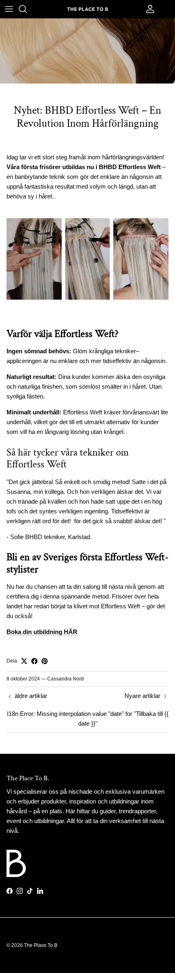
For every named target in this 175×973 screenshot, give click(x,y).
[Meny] (9, 9)
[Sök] (27, 9)
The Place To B (40, 945)
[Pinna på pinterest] (45, 661)
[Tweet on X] (24, 661)
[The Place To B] (87, 9)
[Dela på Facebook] (34, 661)
